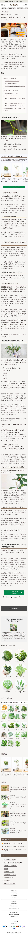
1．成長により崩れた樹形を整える (12, 81)
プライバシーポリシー (14, 905)
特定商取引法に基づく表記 (14, 908)
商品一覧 (4, 8)
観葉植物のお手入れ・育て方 (6, 14)
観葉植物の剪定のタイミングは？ (11, 90)
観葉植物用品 (7, 880)
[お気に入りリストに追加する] (3, 175)
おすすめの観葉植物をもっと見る (14, 186)
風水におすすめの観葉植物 (9, 883)
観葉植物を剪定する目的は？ (10, 78)
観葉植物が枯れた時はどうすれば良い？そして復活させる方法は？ (18, 815)
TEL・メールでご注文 (14, 921)
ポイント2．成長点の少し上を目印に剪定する (14, 103)
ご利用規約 (14, 901)
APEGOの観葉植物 (22, 636)
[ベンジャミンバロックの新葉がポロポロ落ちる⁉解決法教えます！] (5, 788)
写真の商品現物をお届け (14, 914)
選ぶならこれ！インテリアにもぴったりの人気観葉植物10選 (14, 850)
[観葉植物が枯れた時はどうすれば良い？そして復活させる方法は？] (5, 814)
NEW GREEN (20, 8)
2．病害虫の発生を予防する (11, 83)
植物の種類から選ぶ (6, 702)
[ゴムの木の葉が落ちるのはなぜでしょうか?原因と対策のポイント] (5, 805)
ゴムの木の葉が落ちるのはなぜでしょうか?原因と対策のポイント (18, 806)
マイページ (14, 897)
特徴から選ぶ (16, 702)
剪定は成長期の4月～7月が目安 (11, 93)
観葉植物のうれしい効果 (9, 871)
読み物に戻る (15, 608)
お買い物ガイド (14, 893)
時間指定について (14, 916)
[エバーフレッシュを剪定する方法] (5, 797)
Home (2, 11)
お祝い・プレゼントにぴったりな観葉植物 (13, 862)
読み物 (6, 11)
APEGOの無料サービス (14, 912)
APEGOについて (11, 8)
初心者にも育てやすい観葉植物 (10, 865)
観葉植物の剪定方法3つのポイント (11, 95)
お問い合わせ (14, 923)
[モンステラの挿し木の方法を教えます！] (5, 823)
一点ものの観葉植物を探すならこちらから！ (14, 592)
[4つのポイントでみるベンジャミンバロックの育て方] (5, 831)
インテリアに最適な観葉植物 (10, 859)
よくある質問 (14, 895)
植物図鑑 (6, 868)
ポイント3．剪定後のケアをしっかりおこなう (14, 105)
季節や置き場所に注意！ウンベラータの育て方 (14, 843)
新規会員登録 (14, 903)
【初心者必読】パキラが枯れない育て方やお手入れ (14, 846)
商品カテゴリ (14, 890)
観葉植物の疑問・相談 (8, 877)
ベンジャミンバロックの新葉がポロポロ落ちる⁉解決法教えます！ (18, 789)
